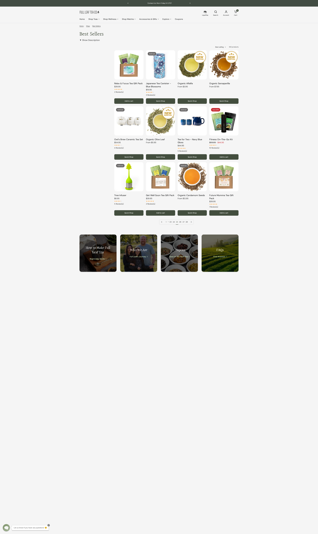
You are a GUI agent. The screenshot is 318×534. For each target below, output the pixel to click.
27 (183, 222)
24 (174, 222)
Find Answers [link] (219, 257)
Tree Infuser (120, 195)
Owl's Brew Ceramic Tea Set (128, 139)
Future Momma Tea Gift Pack (221, 197)
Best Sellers (96, 26)
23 (171, 222)
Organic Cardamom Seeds (191, 195)
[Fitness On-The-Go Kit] (223, 120)
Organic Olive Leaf (155, 139)
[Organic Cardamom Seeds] (192, 176)
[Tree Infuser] (128, 176)
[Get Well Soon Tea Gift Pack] (160, 176)
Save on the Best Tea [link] (178, 257)
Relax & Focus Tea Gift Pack (128, 83)
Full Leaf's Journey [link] (138, 257)
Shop (88, 26)
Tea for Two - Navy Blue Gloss (190, 141)
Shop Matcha (128, 19)
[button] (6, 527)
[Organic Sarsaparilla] (223, 64)
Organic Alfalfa (185, 83)
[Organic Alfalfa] (192, 64)
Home (82, 19)
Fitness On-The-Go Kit (221, 139)
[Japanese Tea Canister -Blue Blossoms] (160, 64)
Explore (165, 19)
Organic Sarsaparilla (219, 83)
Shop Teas (93, 19)
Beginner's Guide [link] (97, 259)
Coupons (179, 19)
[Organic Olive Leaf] (160, 120)
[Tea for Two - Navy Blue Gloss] (192, 120)
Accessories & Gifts (148, 19)
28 (187, 222)
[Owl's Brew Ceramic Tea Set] (128, 120)
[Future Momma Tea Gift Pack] (223, 176)
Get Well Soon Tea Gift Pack (160, 195)
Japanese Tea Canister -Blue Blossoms (158, 85)
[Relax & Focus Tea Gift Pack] (128, 64)
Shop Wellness (109, 19)
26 (180, 222)
